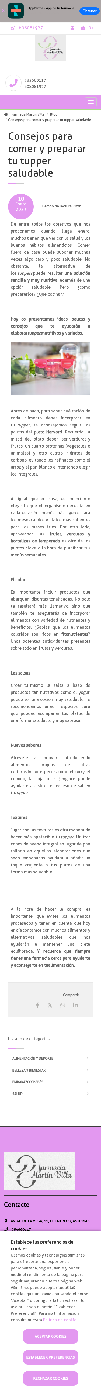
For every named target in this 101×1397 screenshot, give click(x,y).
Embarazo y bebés (27, 1082)
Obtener (90, 11)
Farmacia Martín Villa (28, 114)
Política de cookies (60, 1319)
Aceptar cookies (51, 1336)
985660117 (35, 80)
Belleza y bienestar (29, 1070)
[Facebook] (37, 1005)
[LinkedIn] (75, 1005)
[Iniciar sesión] (72, 27)
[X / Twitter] (50, 1005)
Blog (54, 114)
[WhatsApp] (63, 1005)
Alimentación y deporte (32, 1059)
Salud (17, 1094)
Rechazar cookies (50, 1378)
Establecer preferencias (50, 1357)
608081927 (30, 27)
